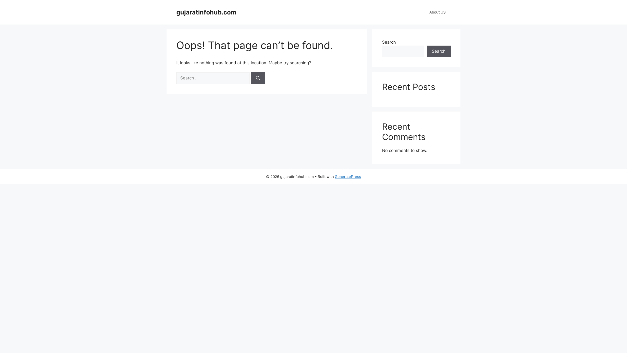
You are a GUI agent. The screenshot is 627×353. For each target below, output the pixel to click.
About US (437, 12)
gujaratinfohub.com (206, 12)
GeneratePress (348, 176)
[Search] (258, 78)
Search (389, 42)
